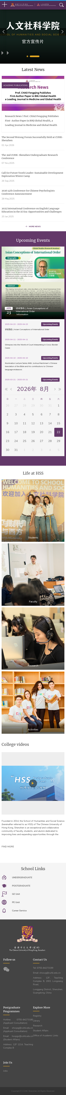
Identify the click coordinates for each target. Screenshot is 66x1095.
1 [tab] (27, 56)
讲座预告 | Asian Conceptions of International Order (32, 310)
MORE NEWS (35, 226)
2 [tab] (34, 56)
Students (33, 537)
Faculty (33, 601)
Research (33, 665)
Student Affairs (40, 1030)
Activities (33, 729)
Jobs (5, 1070)
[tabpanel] (33, 32)
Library (36, 1020)
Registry (37, 1015)
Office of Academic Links (45, 1035)
